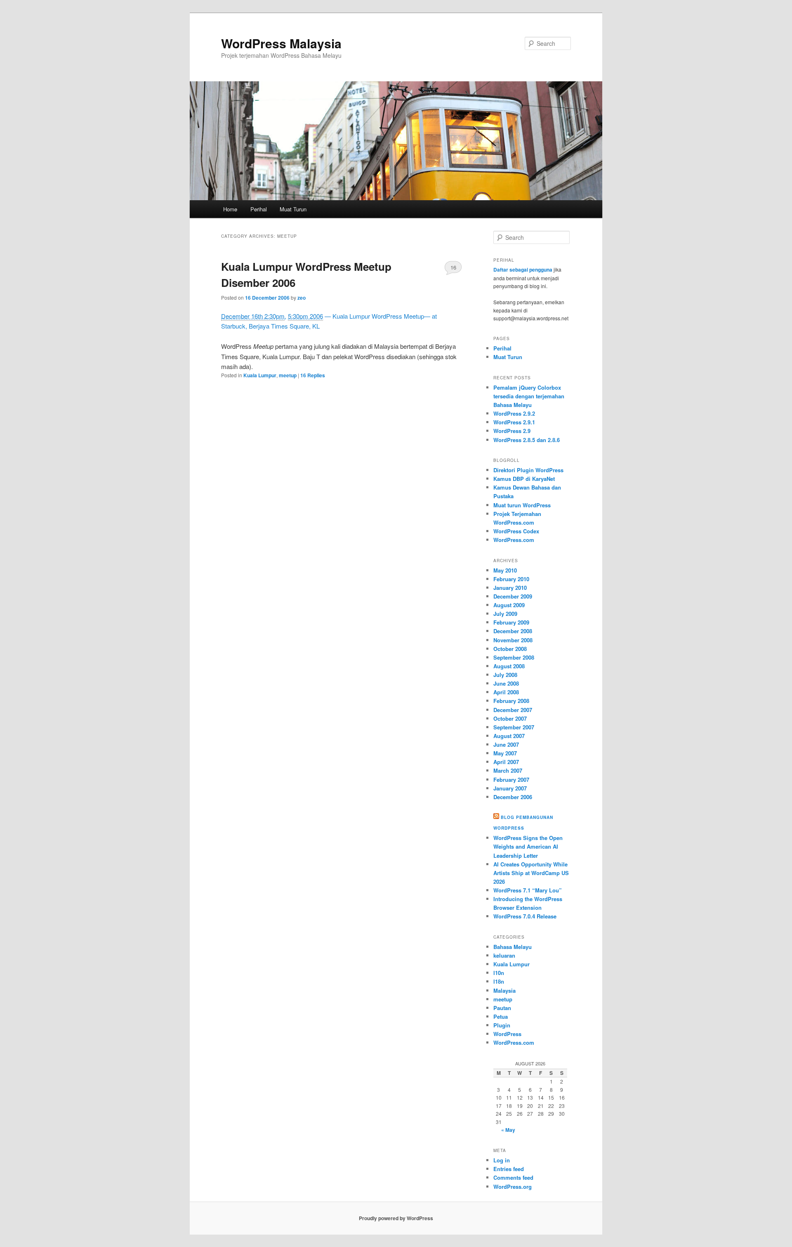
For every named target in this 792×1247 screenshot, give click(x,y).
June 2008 (506, 683)
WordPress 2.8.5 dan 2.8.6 (526, 440)
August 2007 (509, 736)
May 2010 (505, 570)
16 (453, 267)
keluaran (504, 955)
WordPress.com (513, 540)
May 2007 (505, 753)
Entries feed (508, 1169)
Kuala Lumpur (259, 375)
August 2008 (509, 666)
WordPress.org (512, 1186)
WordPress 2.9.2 (514, 413)
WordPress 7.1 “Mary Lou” (527, 890)
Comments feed (513, 1177)
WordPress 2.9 (511, 431)
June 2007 (506, 744)
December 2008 (512, 631)
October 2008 (510, 649)
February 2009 (511, 622)
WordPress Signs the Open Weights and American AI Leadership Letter (528, 846)
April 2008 (506, 692)
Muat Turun (293, 209)
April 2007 (506, 762)
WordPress (507, 1034)
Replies (312, 375)
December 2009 (512, 596)
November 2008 (513, 640)
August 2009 (509, 605)
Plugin (501, 1025)
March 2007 (507, 770)
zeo (301, 297)
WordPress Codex (516, 531)
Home (230, 209)
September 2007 (513, 727)
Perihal (258, 209)
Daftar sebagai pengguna (522, 269)
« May (508, 1129)
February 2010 (511, 579)
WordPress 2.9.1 (514, 422)
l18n (498, 981)
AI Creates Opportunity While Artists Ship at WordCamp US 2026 (531, 872)
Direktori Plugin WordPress (528, 470)
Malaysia (504, 990)
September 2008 (513, 657)
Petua (500, 1016)
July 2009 (505, 614)
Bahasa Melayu (512, 947)
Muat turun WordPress (522, 505)
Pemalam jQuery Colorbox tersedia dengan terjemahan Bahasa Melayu (528, 396)
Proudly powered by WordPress (396, 1218)
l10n (498, 973)
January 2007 (510, 788)
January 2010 (510, 588)
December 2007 (512, 710)
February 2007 (511, 779)
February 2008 (511, 701)
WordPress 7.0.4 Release (524, 916)
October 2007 (510, 718)
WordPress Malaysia (281, 43)
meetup (288, 375)
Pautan (502, 1008)
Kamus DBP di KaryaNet (524, 479)
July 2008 (505, 675)
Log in (501, 1160)
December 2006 (512, 797)
